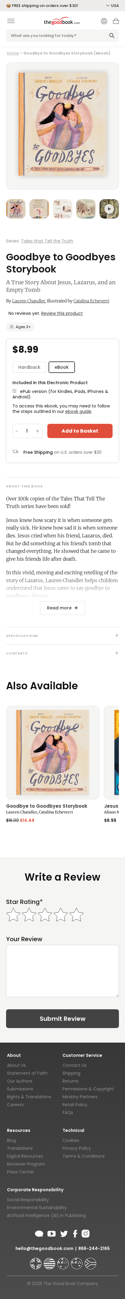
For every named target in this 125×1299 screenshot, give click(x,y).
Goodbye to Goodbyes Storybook (46, 806)
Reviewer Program (26, 1164)
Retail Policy (74, 1105)
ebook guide (78, 411)
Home (13, 53)
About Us (16, 1065)
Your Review (24, 939)
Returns (70, 1081)
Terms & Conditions (83, 1156)
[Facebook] (75, 1233)
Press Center (20, 1172)
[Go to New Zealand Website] (77, 1261)
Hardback (29, 367)
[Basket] (116, 23)
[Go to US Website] (50, 1261)
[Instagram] (85, 1233)
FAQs (67, 1112)
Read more (59, 608)
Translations (20, 1148)
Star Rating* (24, 902)
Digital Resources (25, 1156)
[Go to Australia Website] (63, 1261)
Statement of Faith (27, 1073)
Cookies (70, 1140)
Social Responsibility (28, 1200)
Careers (15, 1105)
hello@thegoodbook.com (44, 1248)
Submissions (20, 1089)
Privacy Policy (76, 1148)
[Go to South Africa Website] (90, 1261)
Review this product (62, 313)
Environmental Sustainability (37, 1208)
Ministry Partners (79, 1097)
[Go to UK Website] (36, 1261)
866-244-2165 (94, 1248)
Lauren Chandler (28, 301)
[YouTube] (51, 1233)
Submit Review (63, 1018)
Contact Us (74, 1065)
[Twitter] (63, 1233)
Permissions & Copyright (88, 1089)
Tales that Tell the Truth (47, 241)
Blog (11, 1140)
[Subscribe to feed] (39, 1233)
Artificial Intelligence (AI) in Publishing (46, 1215)
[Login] (104, 21)
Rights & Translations (29, 1097)
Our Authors (19, 1081)
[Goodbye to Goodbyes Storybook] (52, 752)
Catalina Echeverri (91, 301)
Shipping (71, 1073)
